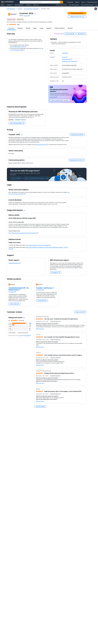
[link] (45, 9)
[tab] (11, 28)
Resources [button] (35, 4)
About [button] (2, 4)
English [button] (77, 2)
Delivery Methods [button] (19, 4)
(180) (18, 24)
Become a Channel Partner (61, 4)
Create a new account (92, 2)
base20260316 (65, 73)
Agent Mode (70, 2)
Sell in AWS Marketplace (74, 4)
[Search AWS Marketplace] (61, 2)
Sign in (83, 2)
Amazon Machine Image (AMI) (69, 65)
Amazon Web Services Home (87, 4)
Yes (63, 81)
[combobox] (40, 2)
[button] (35, 13)
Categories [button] (9, 4)
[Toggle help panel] (95, 8)
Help (96, 4)
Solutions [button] (28, 4)
